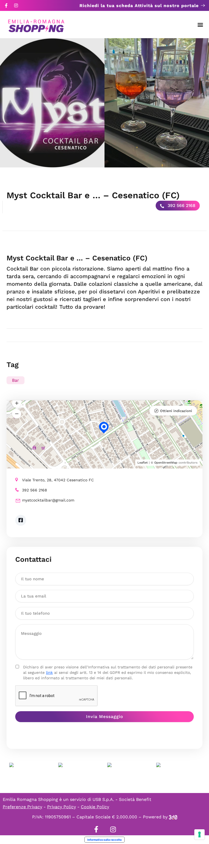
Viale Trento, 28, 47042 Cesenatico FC (58, 480)
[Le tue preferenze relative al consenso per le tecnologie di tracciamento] (199, 834)
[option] (52, 102)
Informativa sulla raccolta (104, 839)
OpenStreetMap (165, 462)
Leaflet (142, 462)
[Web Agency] (173, 816)
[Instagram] (16, 5)
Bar (15, 380)
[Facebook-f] (6, 5)
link (49, 672)
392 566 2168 (180, 205)
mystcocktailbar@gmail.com (48, 500)
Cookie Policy (95, 806)
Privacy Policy (61, 806)
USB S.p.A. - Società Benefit (122, 799)
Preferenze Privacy (22, 806)
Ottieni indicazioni (176, 411)
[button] (200, 24)
